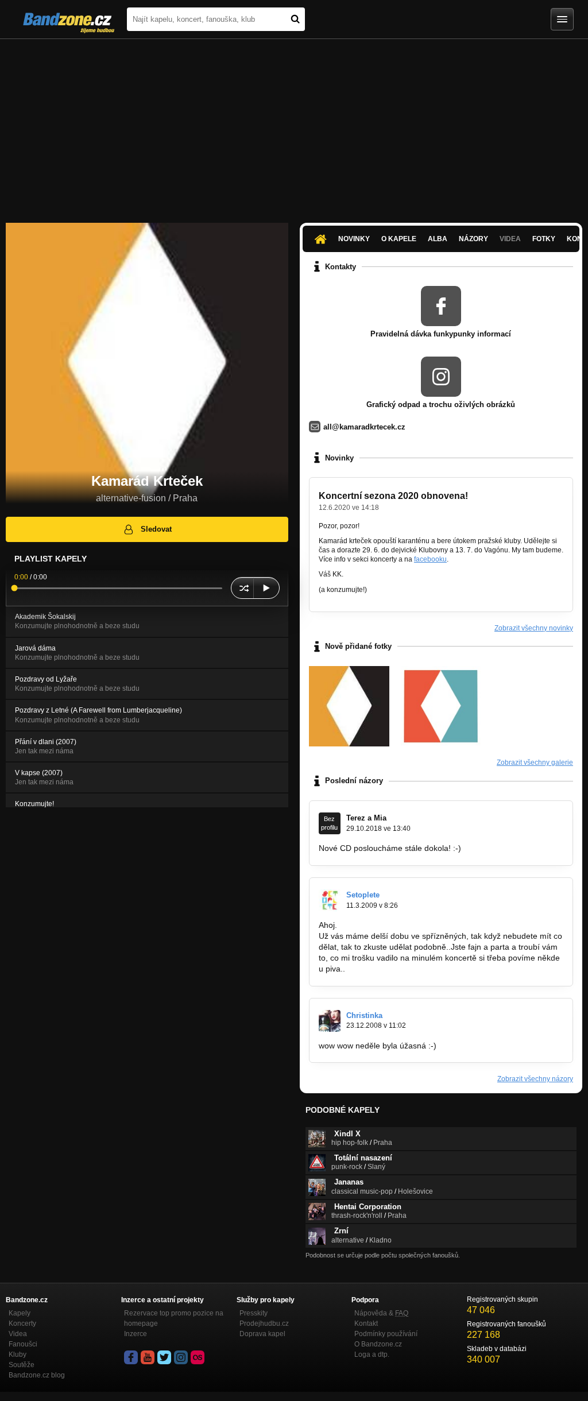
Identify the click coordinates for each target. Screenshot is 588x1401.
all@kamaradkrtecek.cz (364, 427)
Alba (437, 239)
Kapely (19, 1313)
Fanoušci (23, 1344)
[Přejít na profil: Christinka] (330, 1021)
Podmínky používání (385, 1334)
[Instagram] (181, 1357)
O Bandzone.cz (378, 1344)
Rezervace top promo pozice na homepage (173, 1318)
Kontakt (366, 1323)
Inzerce (135, 1334)
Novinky (354, 239)
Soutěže (21, 1365)
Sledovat (156, 529)
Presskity (253, 1313)
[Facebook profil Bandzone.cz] (131, 1357)
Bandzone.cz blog (37, 1375)
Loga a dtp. (371, 1354)
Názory (473, 239)
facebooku (430, 559)
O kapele (398, 239)
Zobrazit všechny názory (535, 1079)
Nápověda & (381, 1313)
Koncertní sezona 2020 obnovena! (393, 496)
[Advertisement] (294, 125)
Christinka (364, 1015)
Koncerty (22, 1323)
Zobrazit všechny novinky (533, 628)
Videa (18, 1334)
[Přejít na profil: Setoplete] (330, 900)
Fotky (543, 239)
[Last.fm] (197, 1357)
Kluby (17, 1354)
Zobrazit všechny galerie (535, 762)
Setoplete (363, 895)
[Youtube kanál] (147, 1357)
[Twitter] (164, 1357)
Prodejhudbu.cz (264, 1323)
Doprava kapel (262, 1334)
